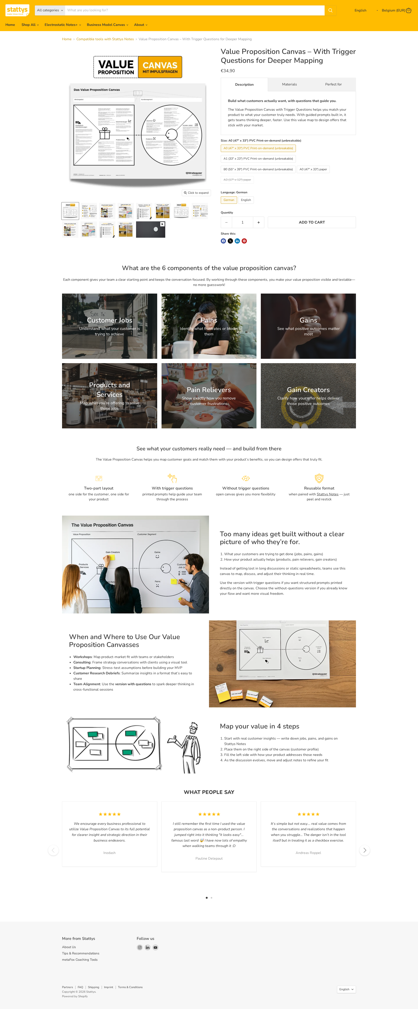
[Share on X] (230, 241)
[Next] (364, 850)
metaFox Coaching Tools (80, 959)
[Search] (330, 10)
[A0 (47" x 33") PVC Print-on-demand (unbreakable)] (259, 153)
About (139, 24)
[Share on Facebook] (223, 241)
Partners (67, 987)
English (344, 989)
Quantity (227, 212)
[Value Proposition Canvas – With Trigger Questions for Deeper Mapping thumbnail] (70, 211)
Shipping (93, 987)
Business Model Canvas (106, 24)
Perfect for (333, 84)
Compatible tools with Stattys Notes (105, 39)
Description (244, 84)
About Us (69, 947)
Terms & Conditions (130, 987)
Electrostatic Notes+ (62, 24)
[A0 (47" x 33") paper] (314, 174)
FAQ (80, 987)
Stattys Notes (328, 494)
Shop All (29, 24)
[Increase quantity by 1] (258, 222)
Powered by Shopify (75, 996)
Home (10, 24)
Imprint (108, 987)
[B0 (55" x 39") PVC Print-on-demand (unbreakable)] (259, 174)
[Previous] (53, 850)
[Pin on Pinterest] (244, 241)
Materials (289, 84)
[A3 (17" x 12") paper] (238, 184)
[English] (246, 204)
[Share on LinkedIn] (237, 241)
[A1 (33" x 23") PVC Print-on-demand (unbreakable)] (259, 163)
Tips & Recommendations (80, 953)
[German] (229, 204)
